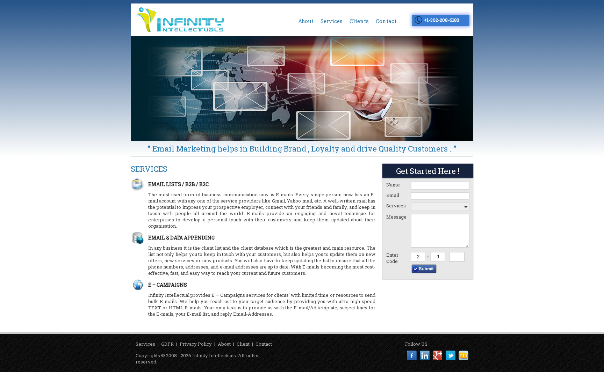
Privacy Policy (196, 344)
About (306, 20)
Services (332, 20)
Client (243, 344)
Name (393, 185)
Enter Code (392, 258)
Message (396, 217)
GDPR (167, 344)
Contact (386, 20)
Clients (359, 20)
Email (392, 195)
